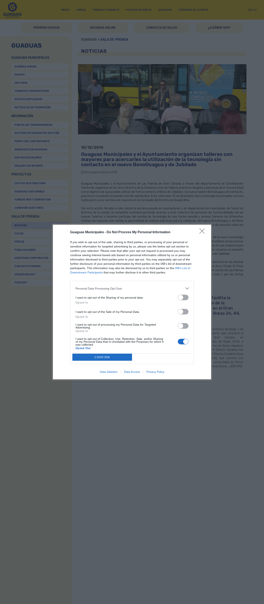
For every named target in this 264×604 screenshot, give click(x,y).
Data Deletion (109, 371)
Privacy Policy (155, 371)
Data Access (132, 371)
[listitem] (132, 288)
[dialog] (132, 302)
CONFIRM (102, 357)
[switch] (183, 297)
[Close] (203, 232)
